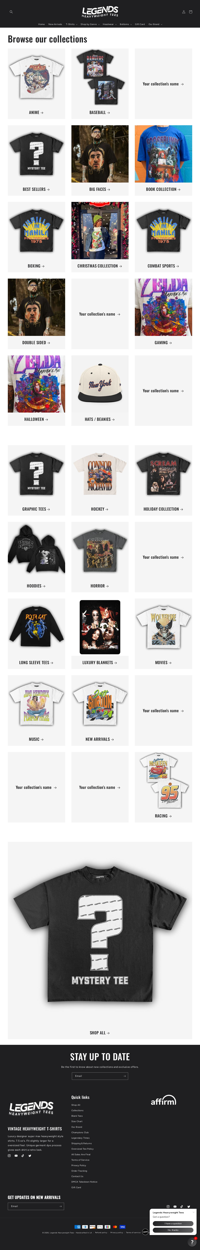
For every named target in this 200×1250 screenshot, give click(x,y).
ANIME (34, 112)
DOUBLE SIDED (34, 342)
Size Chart (76, 1121)
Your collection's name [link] (161, 83)
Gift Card (76, 1187)
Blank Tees (77, 1116)
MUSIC (34, 739)
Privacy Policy (78, 1165)
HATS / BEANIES (98, 419)
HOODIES (34, 585)
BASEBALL (98, 112)
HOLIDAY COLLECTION (161, 509)
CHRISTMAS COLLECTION (98, 265)
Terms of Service (80, 1160)
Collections (77, 1110)
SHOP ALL (98, 1032)
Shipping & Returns (81, 1143)
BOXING (34, 265)
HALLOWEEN (34, 419)
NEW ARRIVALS (98, 739)
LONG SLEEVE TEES (34, 662)
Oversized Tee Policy (82, 1149)
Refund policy (101, 1233)
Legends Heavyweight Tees (62, 1233)
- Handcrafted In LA (83, 1233)
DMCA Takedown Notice (84, 1182)
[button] (11, 11)
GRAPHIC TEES (34, 509)
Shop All (75, 1105)
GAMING (161, 342)
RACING (161, 815)
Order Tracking (79, 1171)
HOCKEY (97, 509)
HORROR (98, 585)
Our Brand (76, 1127)
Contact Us (77, 1176)
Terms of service (133, 1233)
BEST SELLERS (34, 189)
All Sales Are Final (80, 1154)
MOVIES (161, 662)
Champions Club (80, 1132)
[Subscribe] (124, 1076)
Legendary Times (80, 1138)
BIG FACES (97, 189)
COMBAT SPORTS (161, 265)
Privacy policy (116, 1233)
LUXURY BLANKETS (97, 662)
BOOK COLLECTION (161, 189)
